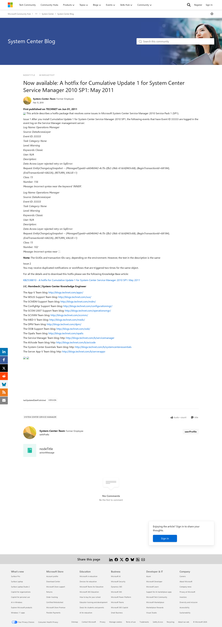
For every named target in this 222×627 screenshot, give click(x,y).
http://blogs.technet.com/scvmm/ (69, 315)
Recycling (170, 622)
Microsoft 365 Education (89, 592)
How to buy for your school (90, 597)
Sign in (165, 538)
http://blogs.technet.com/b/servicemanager (90, 337)
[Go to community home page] (10, 4)
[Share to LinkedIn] (111, 559)
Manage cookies (115, 622)
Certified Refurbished (54, 602)
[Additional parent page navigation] (36, 14)
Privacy (102, 622)
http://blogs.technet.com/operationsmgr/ (88, 310)
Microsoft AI (116, 576)
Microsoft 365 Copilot (119, 607)
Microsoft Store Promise (55, 607)
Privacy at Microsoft (187, 592)
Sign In (209, 4)
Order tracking (52, 597)
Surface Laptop (17, 581)
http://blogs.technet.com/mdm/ (78, 301)
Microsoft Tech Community (156, 597)
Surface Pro (15, 576)
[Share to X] (121, 559)
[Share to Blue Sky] (132, 559)
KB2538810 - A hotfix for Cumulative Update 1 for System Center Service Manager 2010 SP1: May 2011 (81, 280)
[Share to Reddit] (127, 559)
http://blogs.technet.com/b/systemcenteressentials (103, 347)
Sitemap (74, 622)
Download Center (53, 581)
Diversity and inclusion (188, 602)
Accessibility (184, 607)
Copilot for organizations (21, 592)
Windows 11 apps (18, 612)
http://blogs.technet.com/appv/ (65, 292)
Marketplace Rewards (154, 607)
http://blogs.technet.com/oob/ (73, 328)
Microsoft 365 (116, 592)
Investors (183, 597)
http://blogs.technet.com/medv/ (67, 319)
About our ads (183, 622)
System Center (48, 13)
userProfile (191, 431)
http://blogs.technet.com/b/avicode (76, 342)
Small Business (117, 612)
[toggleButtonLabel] (212, 14)
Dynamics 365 (116, 586)
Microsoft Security (118, 581)
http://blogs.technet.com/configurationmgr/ (87, 306)
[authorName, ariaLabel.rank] (27, 101)
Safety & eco (158, 622)
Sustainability (185, 612)
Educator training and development (93, 602)
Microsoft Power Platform (121, 597)
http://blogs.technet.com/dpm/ (64, 324)
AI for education (86, 612)
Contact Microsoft (89, 622)
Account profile (52, 576)
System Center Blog (65, 13)
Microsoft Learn (152, 586)
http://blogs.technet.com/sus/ (74, 297)
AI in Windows (16, 602)
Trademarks (144, 622)
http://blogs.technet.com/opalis (65, 333)
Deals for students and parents (92, 607)
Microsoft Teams (117, 602)
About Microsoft (186, 581)
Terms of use (131, 622)
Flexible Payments (53, 612)
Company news (185, 586)
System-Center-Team (44, 98)
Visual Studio (151, 612)
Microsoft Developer (154, 581)
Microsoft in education (88, 576)
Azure (148, 576)
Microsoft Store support (55, 586)
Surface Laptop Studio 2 (20, 586)
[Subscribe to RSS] (137, 559)
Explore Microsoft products (21, 607)
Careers (183, 576)
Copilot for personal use (20, 597)
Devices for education (88, 581)
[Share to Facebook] (116, 559)
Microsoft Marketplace (155, 602)
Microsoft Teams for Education (91, 586)
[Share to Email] (143, 559)
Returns (49, 592)
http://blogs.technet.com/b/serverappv (83, 351)
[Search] (189, 5)
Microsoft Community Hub (19, 13)
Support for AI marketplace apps (159, 592)
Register (198, 4)
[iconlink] (29, 450)
